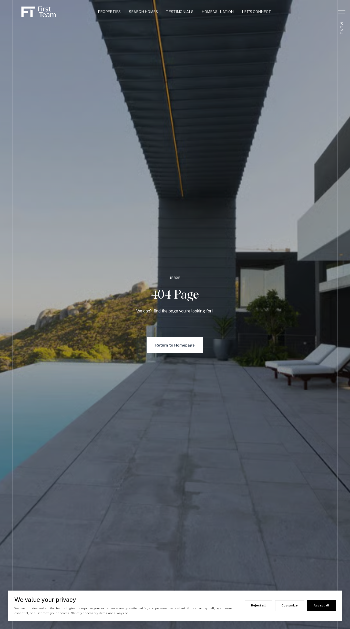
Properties (109, 12)
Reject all (258, 605)
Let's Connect (256, 12)
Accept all (321, 605)
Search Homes (143, 12)
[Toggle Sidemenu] (342, 12)
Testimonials (179, 12)
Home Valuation (218, 12)
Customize (290, 605)
